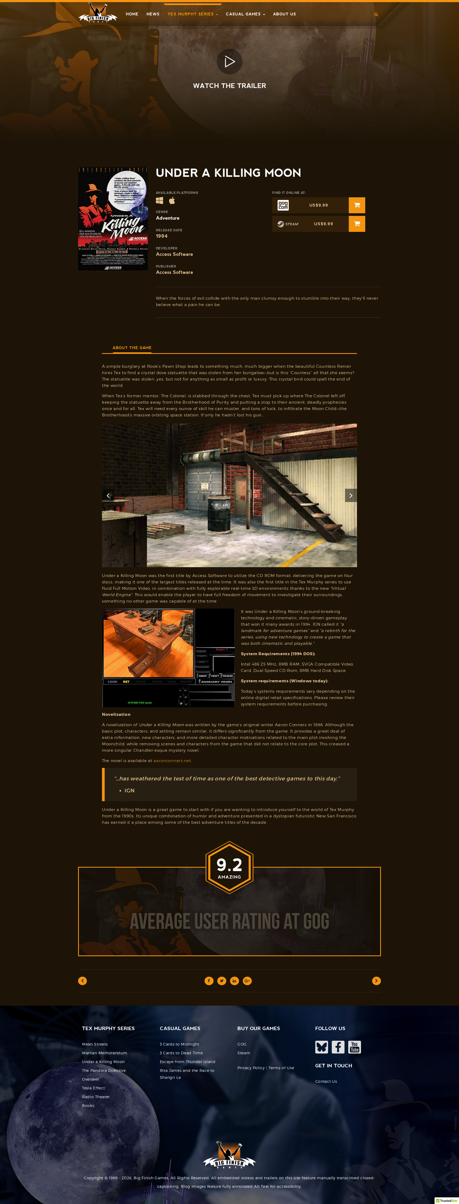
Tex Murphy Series (191, 14)
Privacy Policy (251, 1067)
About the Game (132, 348)
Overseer (90, 1079)
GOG (242, 1044)
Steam (243, 1053)
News (153, 14)
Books (88, 1105)
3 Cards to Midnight (179, 1044)
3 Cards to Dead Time (181, 1053)
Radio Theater (96, 1096)
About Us (284, 14)
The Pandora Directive (104, 1070)
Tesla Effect (93, 1088)
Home (132, 14)
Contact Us (326, 1081)
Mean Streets (95, 1044)
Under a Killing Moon (103, 1061)
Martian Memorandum (104, 1053)
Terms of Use (281, 1067)
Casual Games (244, 14)
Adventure (168, 218)
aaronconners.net (172, 760)
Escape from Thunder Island (188, 1061)
